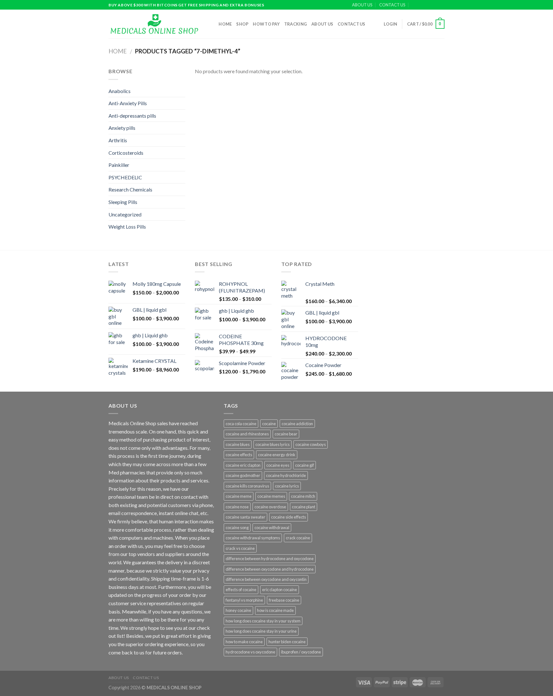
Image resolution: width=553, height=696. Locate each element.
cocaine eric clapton (243, 465)
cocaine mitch (303, 496)
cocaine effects (239, 454)
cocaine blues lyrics (272, 444)
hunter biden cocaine (287, 641)
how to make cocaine (244, 641)
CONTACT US (392, 4)
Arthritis (117, 140)
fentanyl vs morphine (244, 600)
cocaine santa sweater (245, 517)
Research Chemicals (130, 189)
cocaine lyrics (287, 486)
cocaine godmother (243, 475)
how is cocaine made (275, 610)
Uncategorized (124, 214)
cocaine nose (237, 506)
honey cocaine (238, 610)
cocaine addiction (297, 423)
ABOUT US (362, 4)
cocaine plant (303, 506)
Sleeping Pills (122, 202)
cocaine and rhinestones (247, 433)
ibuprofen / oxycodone (301, 651)
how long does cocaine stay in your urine (261, 631)
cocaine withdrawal (271, 527)
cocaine (269, 423)
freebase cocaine (284, 600)
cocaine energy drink (276, 454)
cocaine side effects (288, 517)
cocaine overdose (270, 506)
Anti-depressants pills (132, 116)
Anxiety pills (121, 128)
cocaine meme (239, 496)
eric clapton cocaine (279, 589)
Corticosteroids (125, 153)
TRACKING (295, 24)
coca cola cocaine (241, 423)
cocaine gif (304, 465)
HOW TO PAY (266, 24)
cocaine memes (271, 496)
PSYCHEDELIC (125, 177)
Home (225, 24)
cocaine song (237, 527)
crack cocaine (298, 537)
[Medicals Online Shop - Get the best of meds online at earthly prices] (154, 24)
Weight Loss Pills (127, 226)
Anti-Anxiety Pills (127, 103)
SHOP (242, 24)
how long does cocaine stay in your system (263, 620)
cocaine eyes (277, 465)
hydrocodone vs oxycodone (250, 651)
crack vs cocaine (240, 548)
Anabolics (119, 91)
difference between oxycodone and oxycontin (266, 579)
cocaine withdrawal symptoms (253, 537)
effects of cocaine (241, 589)
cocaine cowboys (310, 444)
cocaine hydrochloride (286, 475)
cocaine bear (286, 433)
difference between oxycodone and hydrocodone (270, 569)
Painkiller (118, 165)
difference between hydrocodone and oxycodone (270, 558)
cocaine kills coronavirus (247, 486)
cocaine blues (238, 444)
